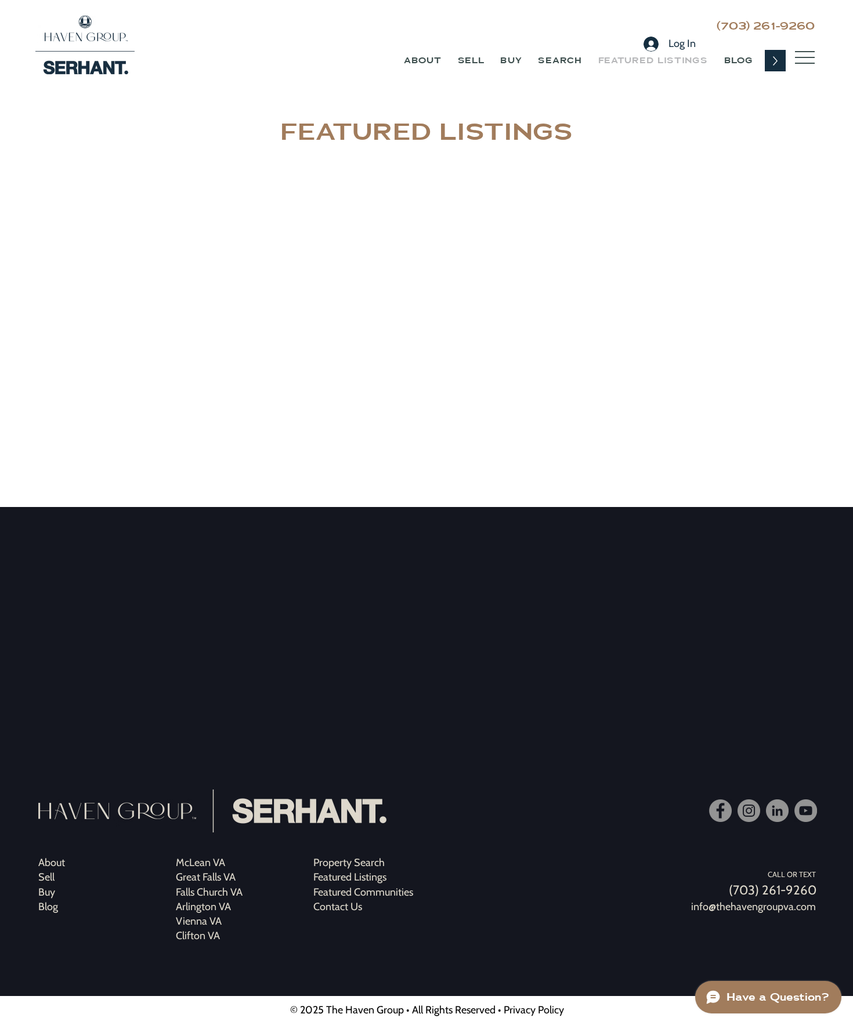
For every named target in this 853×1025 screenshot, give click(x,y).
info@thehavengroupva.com (753, 906)
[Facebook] (720, 810)
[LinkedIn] (777, 810)
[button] (805, 57)
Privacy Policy (534, 1010)
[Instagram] (749, 810)
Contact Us (337, 906)
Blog (48, 906)
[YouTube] (805, 810)
